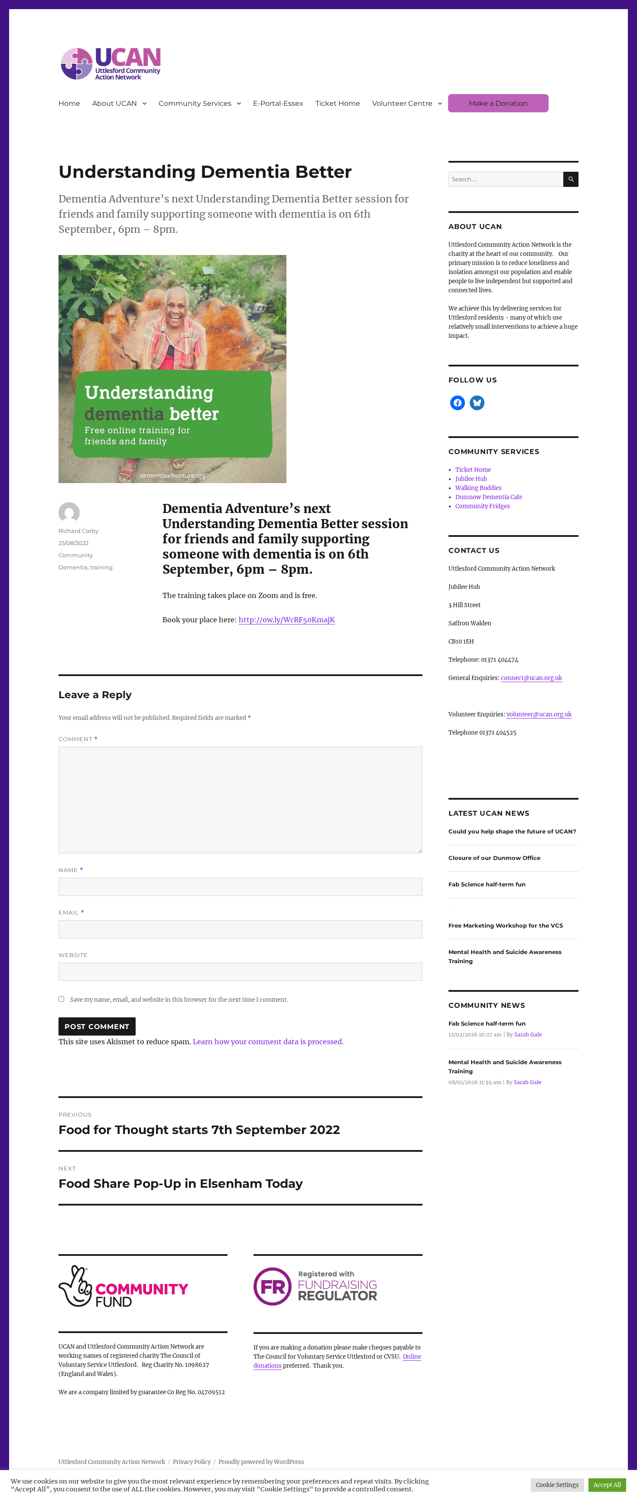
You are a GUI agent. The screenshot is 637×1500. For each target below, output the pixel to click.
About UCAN (114, 103)
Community (75, 555)
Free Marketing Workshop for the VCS (505, 925)
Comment (78, 739)
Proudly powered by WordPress (261, 1462)
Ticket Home (337, 103)
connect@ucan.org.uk (531, 678)
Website (73, 954)
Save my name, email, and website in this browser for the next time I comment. (179, 999)
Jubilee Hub (471, 479)
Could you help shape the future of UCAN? (512, 831)
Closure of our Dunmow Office (494, 857)
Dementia (73, 567)
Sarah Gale (528, 1034)
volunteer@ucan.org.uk (539, 714)
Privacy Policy (192, 1462)
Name (71, 870)
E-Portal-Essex (278, 103)
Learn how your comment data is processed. (268, 1041)
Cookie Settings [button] (557, 1485)
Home (69, 103)
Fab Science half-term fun (487, 884)
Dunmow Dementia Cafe (488, 497)
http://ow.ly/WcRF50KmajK (287, 619)
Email (71, 912)
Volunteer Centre (402, 103)
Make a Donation (498, 103)
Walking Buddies (478, 488)
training (101, 567)
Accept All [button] (607, 1485)
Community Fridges (482, 506)
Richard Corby (78, 530)
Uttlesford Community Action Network (111, 1462)
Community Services (195, 103)
